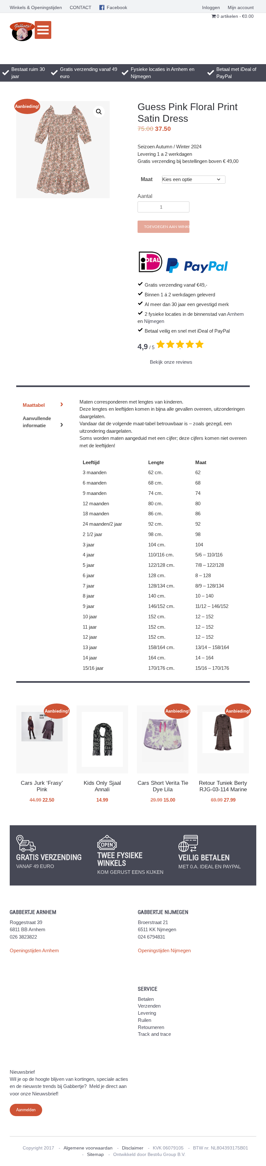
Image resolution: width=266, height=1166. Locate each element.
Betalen (146, 999)
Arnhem (235, 314)
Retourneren (151, 1027)
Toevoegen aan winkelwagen (166, 227)
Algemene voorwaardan (88, 1147)
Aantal (145, 196)
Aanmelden (26, 1110)
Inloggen (211, 7)
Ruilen (144, 1020)
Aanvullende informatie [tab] (37, 422)
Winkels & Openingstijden (36, 7)
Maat (146, 179)
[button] (99, 112)
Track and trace (154, 1034)
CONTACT (80, 7)
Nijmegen (154, 321)
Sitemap (95, 1154)
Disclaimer (132, 1147)
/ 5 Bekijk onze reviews (165, 354)
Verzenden (149, 1006)
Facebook (117, 7)
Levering (147, 1013)
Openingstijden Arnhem (34, 950)
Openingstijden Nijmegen (164, 950)
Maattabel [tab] (34, 405)
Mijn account (241, 7)
